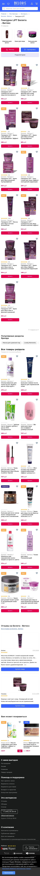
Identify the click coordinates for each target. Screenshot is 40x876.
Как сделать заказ (8, 781)
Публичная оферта (8, 833)
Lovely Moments (30, 342)
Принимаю (8, 873)
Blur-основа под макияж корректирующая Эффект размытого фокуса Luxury (29, 471)
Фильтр (11, 49)
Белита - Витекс (6, 16)
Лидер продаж (6, 772)
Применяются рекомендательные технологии (18, 839)
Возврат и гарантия (8, 789)
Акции (3, 766)
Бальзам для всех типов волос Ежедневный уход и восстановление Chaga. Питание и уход (10, 515)
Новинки (4, 769)
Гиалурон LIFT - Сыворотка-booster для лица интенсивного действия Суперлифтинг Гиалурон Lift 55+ (9, 95)
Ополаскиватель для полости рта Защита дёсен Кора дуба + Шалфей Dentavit (9, 385)
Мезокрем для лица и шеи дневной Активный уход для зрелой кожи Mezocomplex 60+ (30, 601)
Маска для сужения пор (11, 342)
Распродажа (5, 763)
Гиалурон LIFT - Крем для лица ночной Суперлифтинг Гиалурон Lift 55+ (29, 137)
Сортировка (31, 49)
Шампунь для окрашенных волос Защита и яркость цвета (10, 557)
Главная (3, 14)
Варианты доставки (8, 786)
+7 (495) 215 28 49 (9, 811)
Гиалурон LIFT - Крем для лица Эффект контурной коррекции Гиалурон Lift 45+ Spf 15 (30, 267)
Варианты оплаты (8, 784)
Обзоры (4, 804)
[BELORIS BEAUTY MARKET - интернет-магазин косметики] (20, 3)
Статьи (3, 807)
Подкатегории (20, 55)
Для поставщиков (7, 836)
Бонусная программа (9, 792)
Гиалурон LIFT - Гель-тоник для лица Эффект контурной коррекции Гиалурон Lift (30, 180)
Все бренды (13, 14)
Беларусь (24, 14)
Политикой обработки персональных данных (16, 868)
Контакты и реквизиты (9, 830)
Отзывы (4, 801)
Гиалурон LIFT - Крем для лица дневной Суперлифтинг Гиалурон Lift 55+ (9, 180)
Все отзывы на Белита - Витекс (12, 629)
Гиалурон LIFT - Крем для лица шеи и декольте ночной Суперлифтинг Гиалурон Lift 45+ (9, 268)
